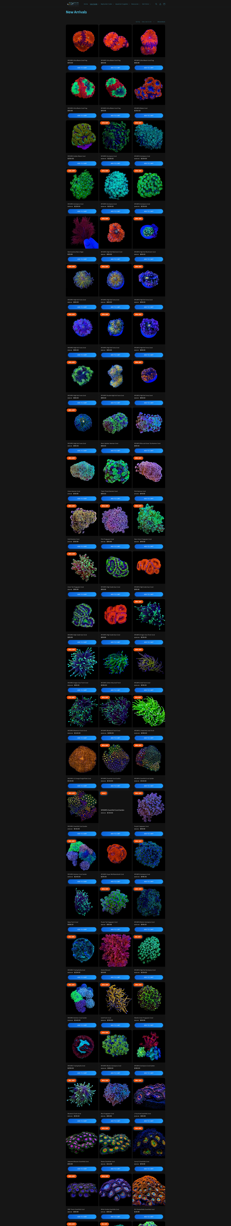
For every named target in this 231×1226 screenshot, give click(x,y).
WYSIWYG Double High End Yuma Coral (112, 395)
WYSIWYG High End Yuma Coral (77, 300)
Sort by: (138, 22)
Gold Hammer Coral (73, 539)
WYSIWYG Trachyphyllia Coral (76, 970)
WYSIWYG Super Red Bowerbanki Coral (112, 874)
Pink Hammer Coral (140, 491)
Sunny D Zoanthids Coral (141, 1161)
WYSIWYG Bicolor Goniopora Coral (144, 922)
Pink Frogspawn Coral (107, 539)
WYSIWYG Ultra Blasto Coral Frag (77, 60)
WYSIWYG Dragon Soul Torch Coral (144, 635)
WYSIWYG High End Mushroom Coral (111, 252)
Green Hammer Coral (74, 491)
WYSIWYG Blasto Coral (141, 108)
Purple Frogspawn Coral (141, 826)
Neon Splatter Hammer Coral (109, 443)
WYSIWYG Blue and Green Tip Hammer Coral (147, 443)
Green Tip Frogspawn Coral (76, 587)
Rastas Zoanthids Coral (108, 1161)
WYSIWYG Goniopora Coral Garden (144, 1066)
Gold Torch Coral (106, 1018)
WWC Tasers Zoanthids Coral (76, 1209)
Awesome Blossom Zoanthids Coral (78, 1161)
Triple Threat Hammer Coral (109, 491)
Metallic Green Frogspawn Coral (143, 1018)
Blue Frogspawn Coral (107, 1113)
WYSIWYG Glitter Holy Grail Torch (111, 683)
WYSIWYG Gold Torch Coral (142, 683)
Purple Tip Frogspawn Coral (109, 922)
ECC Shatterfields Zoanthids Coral (144, 1209)
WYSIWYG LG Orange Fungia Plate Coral (79, 778)
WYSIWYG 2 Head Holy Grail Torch (144, 730)
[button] (94, 4)
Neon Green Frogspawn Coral (143, 539)
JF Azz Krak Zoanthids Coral (142, 1113)
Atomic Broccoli (105, 970)
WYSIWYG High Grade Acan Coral (110, 587)
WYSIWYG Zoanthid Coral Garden (110, 778)
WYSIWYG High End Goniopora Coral (145, 970)
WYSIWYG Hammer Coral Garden (77, 874)
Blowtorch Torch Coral (74, 1113)
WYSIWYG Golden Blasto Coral (77, 156)
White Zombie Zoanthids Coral (110, 1209)
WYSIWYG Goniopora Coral (109, 156)
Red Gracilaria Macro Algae (75, 252)
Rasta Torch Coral (73, 922)
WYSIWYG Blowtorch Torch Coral (77, 730)
